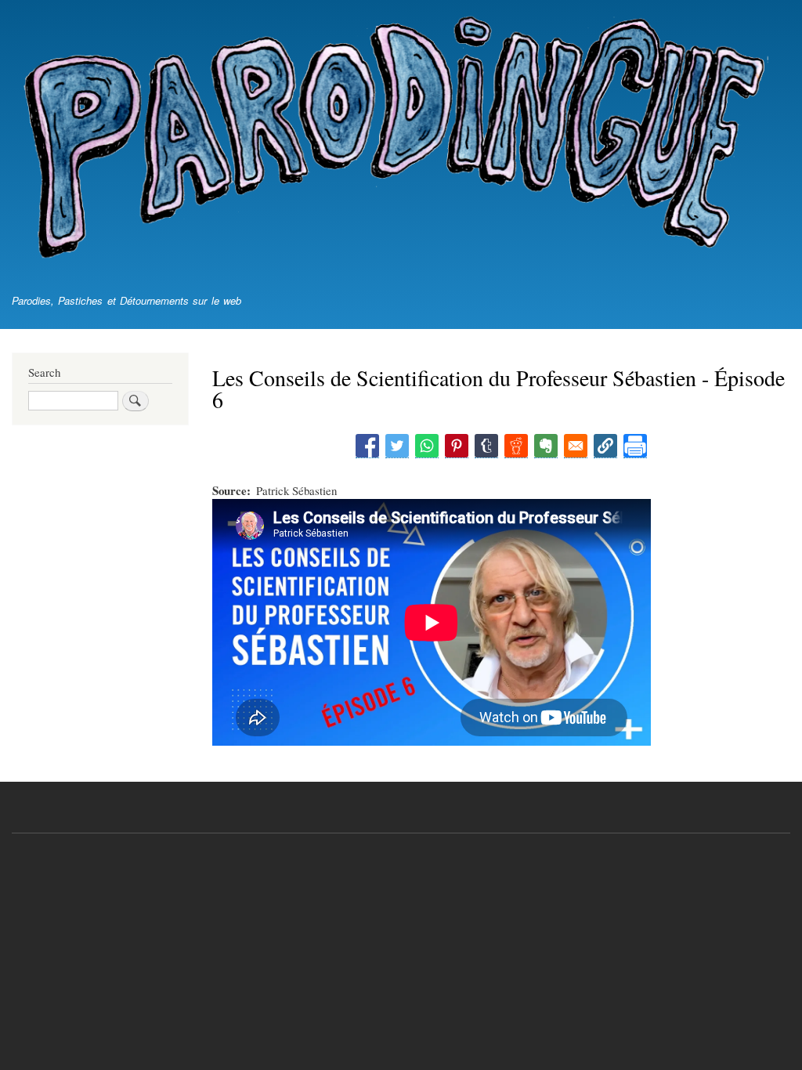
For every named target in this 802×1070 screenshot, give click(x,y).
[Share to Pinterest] (456, 446)
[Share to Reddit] (516, 446)
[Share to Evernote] (546, 446)
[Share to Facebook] (367, 446)
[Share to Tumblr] (486, 446)
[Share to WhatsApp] (427, 446)
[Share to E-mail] (575, 446)
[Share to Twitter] (397, 446)
